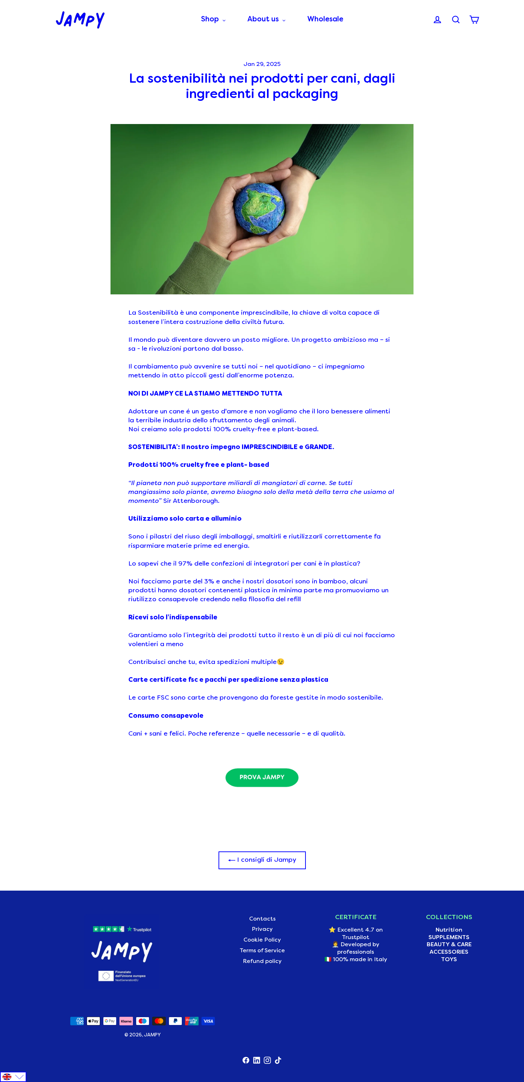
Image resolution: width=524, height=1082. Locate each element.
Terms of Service (262, 951)
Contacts (262, 919)
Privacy (262, 929)
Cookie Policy (262, 940)
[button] (13, 1077)
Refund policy (262, 961)
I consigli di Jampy (265, 860)
